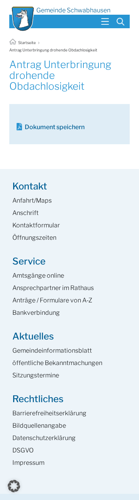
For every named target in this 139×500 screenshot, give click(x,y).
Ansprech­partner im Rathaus (53, 288)
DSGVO (23, 450)
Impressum (28, 462)
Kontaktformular (36, 225)
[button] (14, 486)
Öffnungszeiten (34, 237)
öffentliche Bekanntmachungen (57, 363)
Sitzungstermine (35, 375)
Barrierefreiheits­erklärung (49, 413)
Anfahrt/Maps (32, 200)
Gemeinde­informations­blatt (52, 350)
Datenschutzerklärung (44, 438)
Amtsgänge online (38, 275)
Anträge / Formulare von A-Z (52, 300)
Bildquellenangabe (39, 425)
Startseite (27, 42)
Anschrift (25, 213)
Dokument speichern (55, 127)
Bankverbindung (36, 312)
